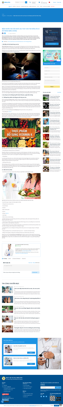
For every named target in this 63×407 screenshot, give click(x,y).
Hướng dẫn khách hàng (24, 6)
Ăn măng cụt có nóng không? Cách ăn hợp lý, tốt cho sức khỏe (55, 168)
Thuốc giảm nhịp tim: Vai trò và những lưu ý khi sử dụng (27, 327)
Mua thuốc (52, 6)
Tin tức (38, 6)
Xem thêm (59, 92)
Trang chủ (3, 15)
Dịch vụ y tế (18, 6)
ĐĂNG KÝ (58, 387)
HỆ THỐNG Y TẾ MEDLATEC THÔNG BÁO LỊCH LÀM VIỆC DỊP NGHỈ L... (55, 137)
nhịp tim (7, 213)
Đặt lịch (31, 352)
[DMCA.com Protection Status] (5, 400)
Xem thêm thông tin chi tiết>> (26, 250)
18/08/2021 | (17, 41)
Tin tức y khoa (9, 15)
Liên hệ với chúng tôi (52, 43)
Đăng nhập (59, 2)
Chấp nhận (56, 405)
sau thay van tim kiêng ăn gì (16, 258)
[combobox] (52, 77)
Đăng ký (54, 2)
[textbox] (52, 77)
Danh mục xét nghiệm (46, 6)
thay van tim (23, 258)
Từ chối (52, 405)
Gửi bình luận (34, 272)
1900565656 (5, 385)
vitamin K (9, 111)
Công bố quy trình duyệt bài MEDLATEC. (21, 253)
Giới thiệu (14, 6)
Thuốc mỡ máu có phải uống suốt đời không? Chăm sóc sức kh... (55, 113)
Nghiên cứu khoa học (32, 6)
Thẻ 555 (41, 6)
